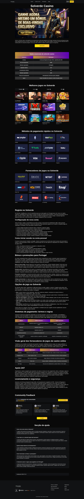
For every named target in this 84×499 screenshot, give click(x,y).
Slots (62, 89)
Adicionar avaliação (63, 400)
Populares (21, 89)
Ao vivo (34, 89)
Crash (48, 89)
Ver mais (42, 418)
